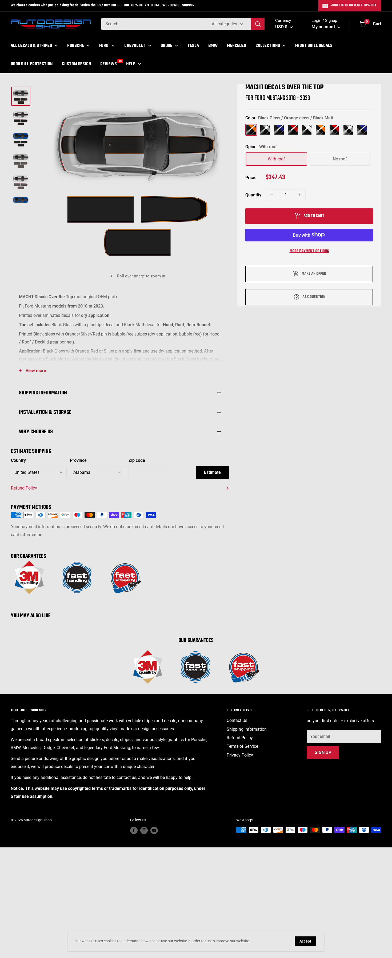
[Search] (258, 24)
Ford (104, 45)
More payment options (309, 251)
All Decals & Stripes (31, 45)
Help (130, 64)
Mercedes (236, 45)
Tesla (193, 45)
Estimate (212, 472)
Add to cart (313, 216)
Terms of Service (242, 746)
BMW (213, 45)
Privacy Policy (240, 755)
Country (18, 460)
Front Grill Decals (314, 45)
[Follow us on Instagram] (144, 830)
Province (78, 460)
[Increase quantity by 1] (299, 194)
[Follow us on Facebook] (134, 830)
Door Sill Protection (32, 64)
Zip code (137, 460)
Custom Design (76, 64)
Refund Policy (24, 488)
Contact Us (237, 720)
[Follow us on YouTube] (154, 830)
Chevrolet (134, 45)
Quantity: (253, 194)
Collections (267, 45)
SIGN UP (323, 752)
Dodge (166, 45)
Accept (305, 941)
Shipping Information (247, 729)
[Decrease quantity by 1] (271, 194)
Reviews (108, 63)
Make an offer (314, 273)
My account (323, 26)
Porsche (75, 45)
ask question (313, 297)
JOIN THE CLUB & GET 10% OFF (354, 5)
